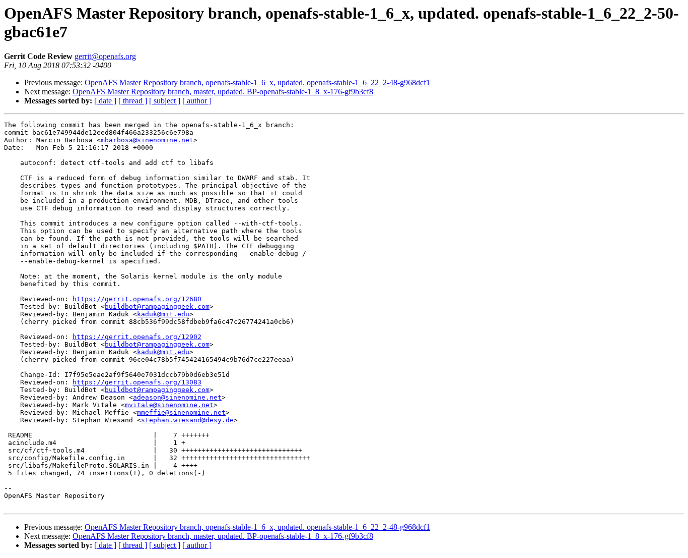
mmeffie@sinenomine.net (181, 412)
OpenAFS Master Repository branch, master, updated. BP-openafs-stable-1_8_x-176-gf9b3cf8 (223, 91)
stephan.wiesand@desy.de (187, 420)
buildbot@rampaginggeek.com (157, 306)
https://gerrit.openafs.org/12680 (137, 299)
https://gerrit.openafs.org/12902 (137, 337)
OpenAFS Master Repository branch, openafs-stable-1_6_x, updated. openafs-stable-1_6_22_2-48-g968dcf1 (257, 82)
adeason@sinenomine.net (177, 397)
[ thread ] (132, 100)
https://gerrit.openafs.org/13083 (137, 382)
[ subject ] (164, 100)
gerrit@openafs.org (105, 56)
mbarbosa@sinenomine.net (147, 140)
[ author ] (197, 100)
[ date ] (105, 100)
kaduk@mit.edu (163, 314)
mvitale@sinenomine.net (169, 405)
